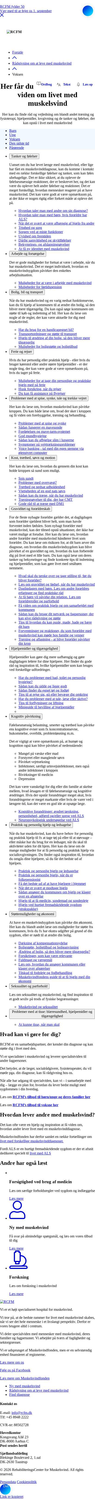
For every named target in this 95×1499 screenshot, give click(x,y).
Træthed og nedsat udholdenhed (41, 487)
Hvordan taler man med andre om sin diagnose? (53, 211)
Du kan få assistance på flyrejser (41, 393)
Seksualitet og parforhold (29, 986)
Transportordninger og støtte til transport (47, 334)
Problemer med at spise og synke (42, 423)
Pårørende (16, 148)
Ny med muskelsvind (24, 1386)
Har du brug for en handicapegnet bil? (46, 330)
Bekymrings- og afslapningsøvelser (44, 244)
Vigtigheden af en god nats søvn (41, 491)
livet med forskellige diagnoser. (31, 1141)
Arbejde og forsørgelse (27, 254)
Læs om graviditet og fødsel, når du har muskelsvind (56, 584)
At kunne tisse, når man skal (38, 1024)
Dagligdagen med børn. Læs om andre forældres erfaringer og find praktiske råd (53, 591)
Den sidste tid (19, 143)
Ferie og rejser (21, 351)
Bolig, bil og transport (27, 292)
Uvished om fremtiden (34, 236)
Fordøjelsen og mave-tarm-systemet (44, 431)
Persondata (8, 1482)
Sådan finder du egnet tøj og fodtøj (43, 690)
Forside (17, 52)
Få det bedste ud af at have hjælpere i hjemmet (52, 884)
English (85, 30)
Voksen (14, 139)
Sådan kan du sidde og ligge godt (42, 686)
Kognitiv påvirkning (26, 716)
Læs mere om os (12, 1362)
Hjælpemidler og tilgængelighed (34, 648)
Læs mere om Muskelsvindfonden (25, 1378)
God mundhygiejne (32, 436)
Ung (12, 135)
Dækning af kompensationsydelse (43, 943)
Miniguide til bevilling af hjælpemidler (46, 707)
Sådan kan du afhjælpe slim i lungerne (46, 440)
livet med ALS (40, 1153)
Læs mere (16, 1198)
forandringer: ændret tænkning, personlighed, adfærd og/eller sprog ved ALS (51, 813)
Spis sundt (25, 478)
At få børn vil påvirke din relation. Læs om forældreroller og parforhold (49, 599)
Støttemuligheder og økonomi (32, 914)
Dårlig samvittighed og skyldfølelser (44, 240)
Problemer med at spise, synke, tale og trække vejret (48, 398)
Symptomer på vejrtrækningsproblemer (46, 444)
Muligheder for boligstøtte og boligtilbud (47, 346)
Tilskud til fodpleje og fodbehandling (45, 973)
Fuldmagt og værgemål (35, 960)
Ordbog (46, 84)
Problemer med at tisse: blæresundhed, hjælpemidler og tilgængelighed (52, 1014)
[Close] (2, 15)
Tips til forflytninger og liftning (40, 703)
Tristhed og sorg (30, 228)
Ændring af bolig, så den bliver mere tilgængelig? (54, 952)
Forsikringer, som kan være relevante (45, 956)
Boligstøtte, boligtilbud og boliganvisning (48, 947)
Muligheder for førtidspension (40, 287)
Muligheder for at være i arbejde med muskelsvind (55, 283)
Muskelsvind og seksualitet (38, 1007)
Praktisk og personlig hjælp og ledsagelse (41, 825)
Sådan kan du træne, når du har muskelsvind (50, 495)
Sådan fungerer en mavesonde (40, 427)
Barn (12, 131)
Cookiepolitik (27, 1482)
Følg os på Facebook (15, 1370)
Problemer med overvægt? (37, 482)
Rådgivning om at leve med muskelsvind (41, 63)
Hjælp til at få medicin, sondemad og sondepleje (53, 901)
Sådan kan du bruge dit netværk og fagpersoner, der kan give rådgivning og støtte (56, 616)
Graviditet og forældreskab (30, 509)
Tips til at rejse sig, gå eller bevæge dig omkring (53, 694)
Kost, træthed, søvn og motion (33, 458)
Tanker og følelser (24, 156)
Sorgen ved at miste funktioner (40, 232)
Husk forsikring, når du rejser (39, 389)
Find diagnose (19, 1394)
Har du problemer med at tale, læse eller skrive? (53, 699)
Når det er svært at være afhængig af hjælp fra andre (56, 223)
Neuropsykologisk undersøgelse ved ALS (48, 820)
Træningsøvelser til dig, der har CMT (45, 500)
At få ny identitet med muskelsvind (43, 249)
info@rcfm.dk (22, 1413)
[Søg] (88, 11)
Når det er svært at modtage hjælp (43, 888)
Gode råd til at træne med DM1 (41, 504)
